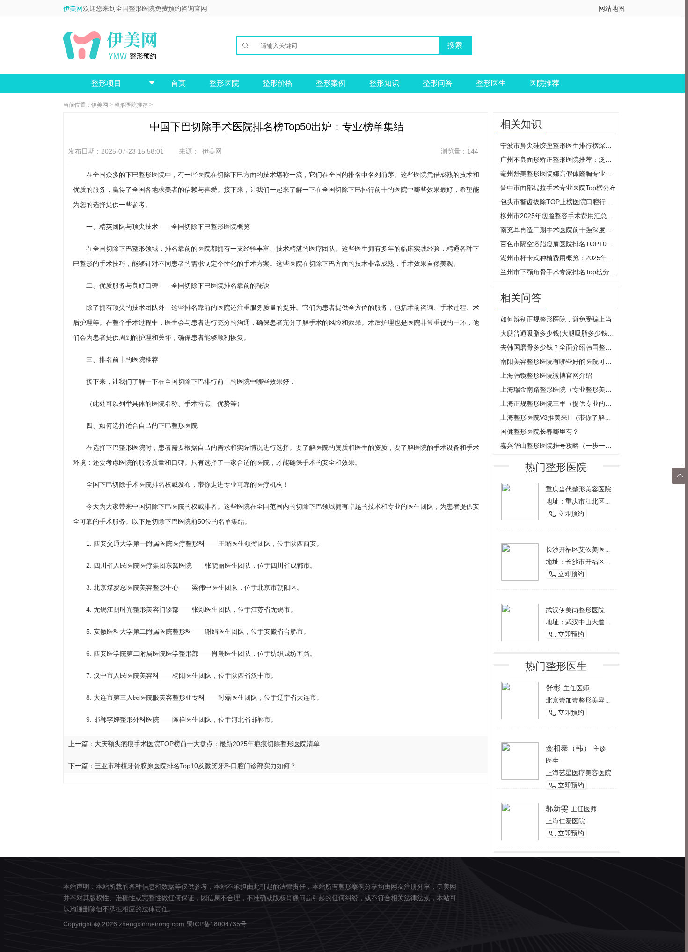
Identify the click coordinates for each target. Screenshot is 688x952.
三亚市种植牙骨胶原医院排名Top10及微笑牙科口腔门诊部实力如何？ (195, 765)
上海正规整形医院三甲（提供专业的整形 (558, 403)
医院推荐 (544, 83)
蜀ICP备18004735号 (216, 924)
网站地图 (612, 8)
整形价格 (278, 83)
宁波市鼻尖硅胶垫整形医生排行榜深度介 (558, 145)
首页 (178, 83)
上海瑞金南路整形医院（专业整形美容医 (558, 389)
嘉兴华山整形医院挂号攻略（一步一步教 (558, 445)
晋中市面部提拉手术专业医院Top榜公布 (558, 187)
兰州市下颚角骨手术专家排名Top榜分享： (558, 272)
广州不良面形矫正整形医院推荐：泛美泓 (558, 159)
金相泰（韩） (568, 748)
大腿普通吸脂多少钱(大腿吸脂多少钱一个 (558, 333)
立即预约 (566, 514)
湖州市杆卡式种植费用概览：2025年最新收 (558, 258)
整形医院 (224, 83)
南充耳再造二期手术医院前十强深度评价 (558, 230)
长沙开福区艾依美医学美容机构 (591, 549)
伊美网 (73, 8)
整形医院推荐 (131, 105)
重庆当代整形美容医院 (578, 489)
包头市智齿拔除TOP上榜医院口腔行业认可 (558, 201)
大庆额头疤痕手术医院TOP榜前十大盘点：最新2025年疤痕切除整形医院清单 (207, 743)
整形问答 (438, 83)
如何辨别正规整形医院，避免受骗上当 (556, 319)
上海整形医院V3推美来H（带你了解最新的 (558, 417)
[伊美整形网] (110, 45)
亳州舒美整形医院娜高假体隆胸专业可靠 (558, 173)
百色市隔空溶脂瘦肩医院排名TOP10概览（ (558, 244)
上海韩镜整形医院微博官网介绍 (546, 375)
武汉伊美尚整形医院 (575, 610)
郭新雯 (557, 809)
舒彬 (553, 688)
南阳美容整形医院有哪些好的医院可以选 (558, 361)
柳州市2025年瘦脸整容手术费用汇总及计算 (558, 216)
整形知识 (384, 83)
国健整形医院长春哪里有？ (539, 431)
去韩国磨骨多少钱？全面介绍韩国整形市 (558, 347)
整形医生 (491, 83)
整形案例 (331, 83)
